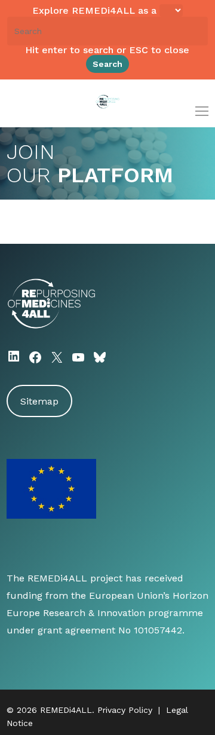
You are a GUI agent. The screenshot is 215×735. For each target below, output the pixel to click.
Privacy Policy (124, 710)
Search (107, 64)
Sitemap (39, 401)
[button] (201, 111)
